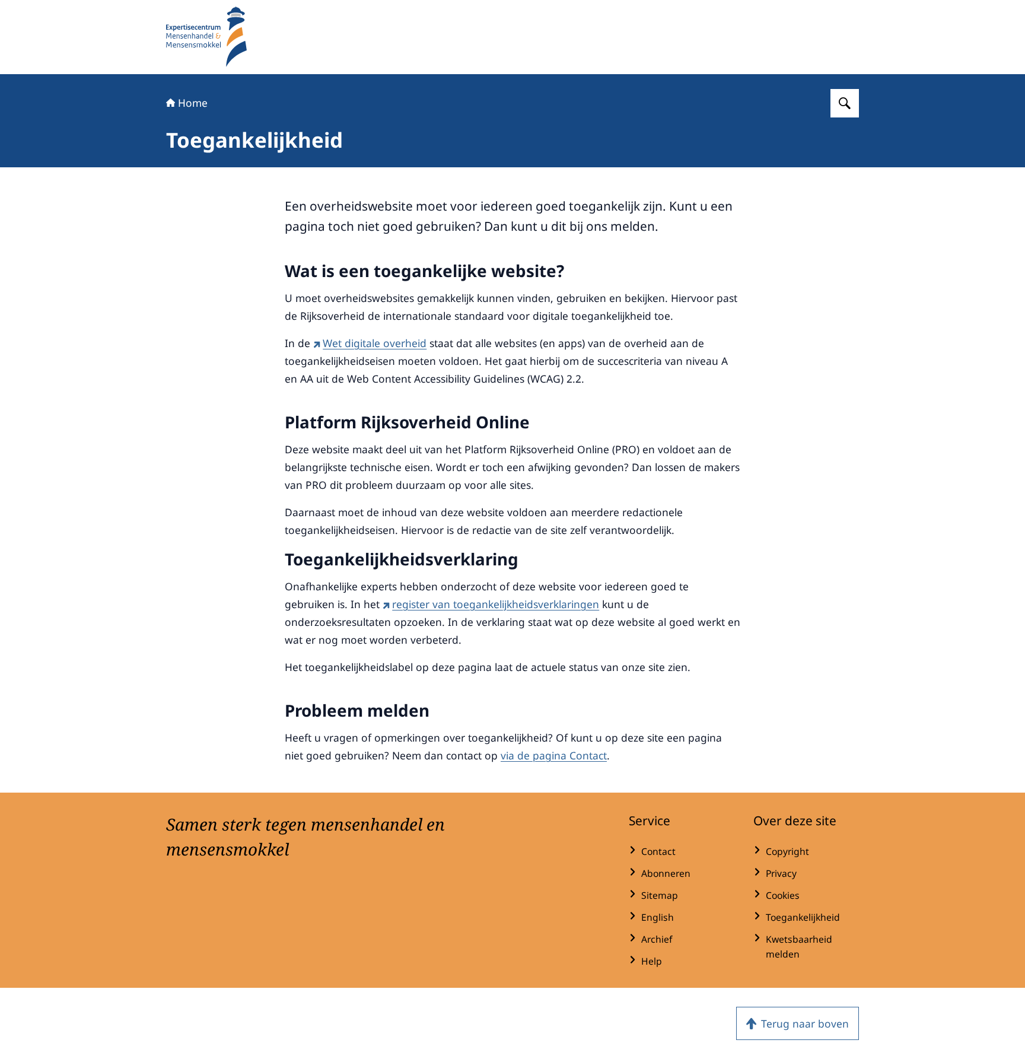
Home (193, 103)
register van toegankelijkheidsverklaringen (495, 604)
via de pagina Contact (554, 755)
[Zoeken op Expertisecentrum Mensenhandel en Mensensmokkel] (844, 103)
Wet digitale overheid (374, 343)
